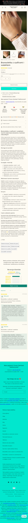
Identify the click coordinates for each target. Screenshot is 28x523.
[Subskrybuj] (23, 391)
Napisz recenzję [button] (14, 285)
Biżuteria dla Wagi (15, 246)
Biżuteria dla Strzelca (5, 246)
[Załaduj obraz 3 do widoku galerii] (21, 54)
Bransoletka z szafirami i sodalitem (9, 59)
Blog (3, 422)
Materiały (5, 419)
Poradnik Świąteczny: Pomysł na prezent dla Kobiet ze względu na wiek (14, 458)
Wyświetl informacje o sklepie (8, 96)
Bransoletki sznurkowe (6, 251)
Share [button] (3, 239)
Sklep (4, 416)
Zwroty (4, 425)
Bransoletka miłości (20, 514)
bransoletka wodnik (11, 504)
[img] (4, 294)
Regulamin (5, 428)
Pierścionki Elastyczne (7, 437)
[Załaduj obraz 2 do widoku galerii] (14, 54)
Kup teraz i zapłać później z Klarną (10, 448)
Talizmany (5, 439)
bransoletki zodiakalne (5, 404)
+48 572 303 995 (10, 101)
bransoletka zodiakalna (14, 398)
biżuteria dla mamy (24, 504)
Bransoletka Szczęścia (7, 445)
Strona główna (6, 413)
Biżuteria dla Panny (14, 243)
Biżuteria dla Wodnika (6, 249)
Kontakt (4, 431)
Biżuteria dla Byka (5, 243)
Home (2, 59)
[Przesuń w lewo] (1, 55)
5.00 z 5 (17, 272)
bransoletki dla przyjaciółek (9, 503)
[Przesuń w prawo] (26, 55)
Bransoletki (14, 249)
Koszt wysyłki (11, 73)
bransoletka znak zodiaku (13, 400)
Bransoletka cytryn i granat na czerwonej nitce (13, 451)
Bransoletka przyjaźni (11, 511)
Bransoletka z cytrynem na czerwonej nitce (12, 454)
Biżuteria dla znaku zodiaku (8, 442)
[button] (2, 7)
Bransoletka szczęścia (14, 509)
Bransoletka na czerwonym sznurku (10, 434)
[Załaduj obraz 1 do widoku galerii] (6, 54)
